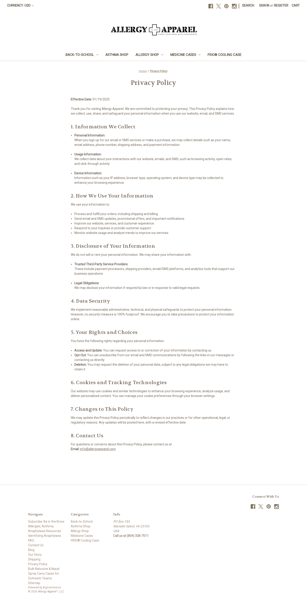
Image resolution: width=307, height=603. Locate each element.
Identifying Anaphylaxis (44, 535)
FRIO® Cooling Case (224, 55)
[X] (218, 6)
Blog (31, 550)
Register (281, 5)
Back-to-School (80, 55)
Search (248, 5)
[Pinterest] (226, 6)
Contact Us (36, 545)
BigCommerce (52, 587)
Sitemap (34, 583)
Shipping (34, 559)
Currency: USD (19, 5)
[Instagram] (234, 6)
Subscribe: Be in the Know (46, 521)
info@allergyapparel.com (98, 449)
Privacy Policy (37, 564)
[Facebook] (210, 6)
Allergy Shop (147, 55)
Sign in (264, 5)
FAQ (31, 540)
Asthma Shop (116, 55)
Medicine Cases (183, 55)
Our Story (35, 554)
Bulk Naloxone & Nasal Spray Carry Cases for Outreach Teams (43, 573)
